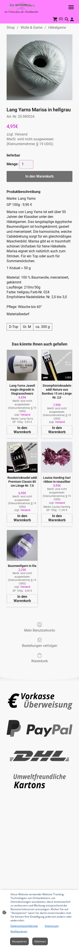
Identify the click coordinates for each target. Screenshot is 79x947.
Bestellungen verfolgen (39, 646)
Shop (11, 27)
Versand (21, 134)
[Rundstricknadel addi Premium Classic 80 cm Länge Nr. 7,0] (22, 457)
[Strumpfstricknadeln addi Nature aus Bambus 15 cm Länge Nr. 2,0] (56, 365)
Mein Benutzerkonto (39, 630)
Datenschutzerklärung (24, 926)
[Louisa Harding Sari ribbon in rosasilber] (56, 457)
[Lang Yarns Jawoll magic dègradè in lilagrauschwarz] (22, 365)
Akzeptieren (19, 941)
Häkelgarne (57, 27)
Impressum (52, 926)
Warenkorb (39, 661)
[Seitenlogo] (21, 7)
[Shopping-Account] (72, 19)
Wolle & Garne (31, 27)
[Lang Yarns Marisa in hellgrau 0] (39, 67)
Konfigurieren (19, 931)
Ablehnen (40, 941)
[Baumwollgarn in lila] (22, 545)
